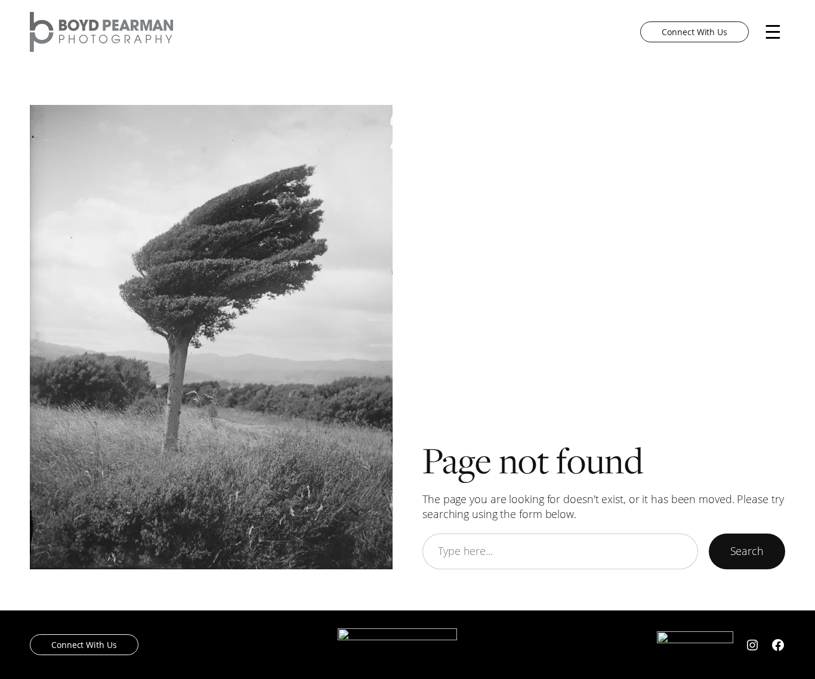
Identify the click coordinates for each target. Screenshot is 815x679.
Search (747, 551)
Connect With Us (694, 32)
